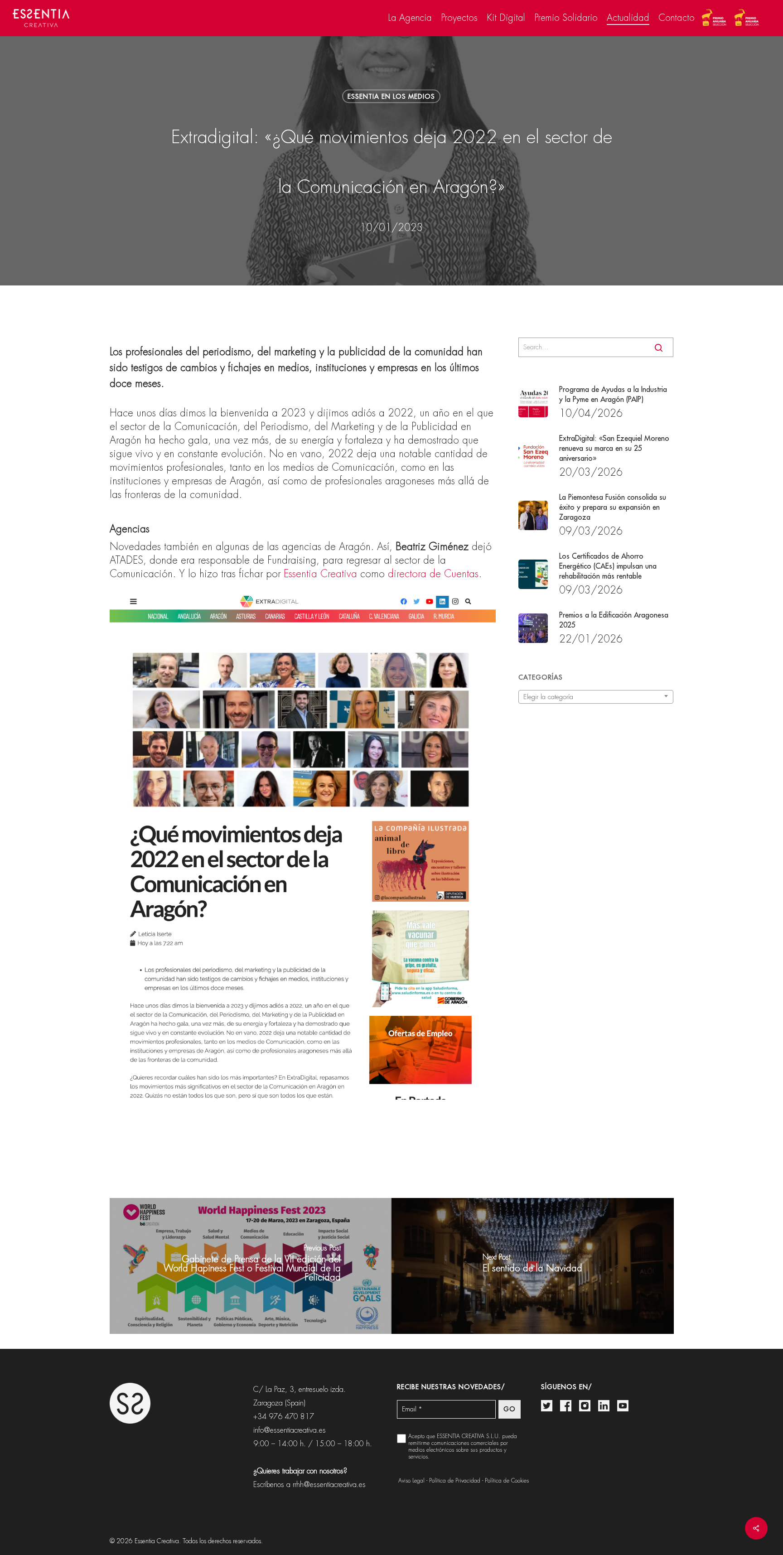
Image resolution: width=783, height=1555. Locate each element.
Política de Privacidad (454, 1480)
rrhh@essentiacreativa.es (329, 1484)
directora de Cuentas (433, 574)
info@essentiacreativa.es (289, 1430)
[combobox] (595, 697)
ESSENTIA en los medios (391, 96)
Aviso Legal (411, 1480)
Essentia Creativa (320, 574)
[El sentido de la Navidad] (533, 1266)
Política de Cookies (507, 1480)
